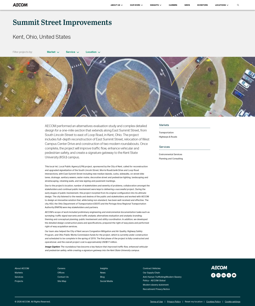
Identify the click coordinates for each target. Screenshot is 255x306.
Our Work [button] (135, 5)
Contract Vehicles (151, 268)
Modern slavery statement (156, 284)
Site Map (62, 281)
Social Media (106, 281)
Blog (102, 276)
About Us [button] (115, 5)
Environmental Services (170, 154)
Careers (173, 5)
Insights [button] (154, 5)
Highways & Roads (168, 136)
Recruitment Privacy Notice (156, 289)
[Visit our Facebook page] (213, 275)
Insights (104, 268)
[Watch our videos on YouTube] (234, 275)
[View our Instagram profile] (218, 275)
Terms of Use (156, 301)
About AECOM (22, 268)
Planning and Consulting (171, 158)
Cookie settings (232, 301)
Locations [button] (220, 5)
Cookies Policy (213, 301)
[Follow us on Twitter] (229, 275)
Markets (19, 272)
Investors (202, 5)
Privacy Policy (174, 301)
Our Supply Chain (151, 272)
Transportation (166, 132)
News (187, 5)
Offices (61, 272)
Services (19, 276)
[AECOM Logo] (20, 5)
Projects (19, 281)
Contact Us (63, 276)
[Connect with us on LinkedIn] (223, 275)
